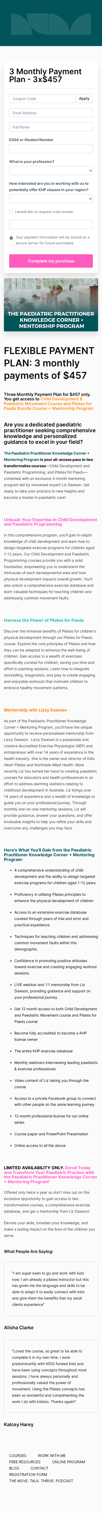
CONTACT (39, 1468)
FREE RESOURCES (25, 1462)
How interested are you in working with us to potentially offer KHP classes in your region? (49, 186)
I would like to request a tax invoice (44, 212)
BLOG (14, 1468)
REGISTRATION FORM (28, 1474)
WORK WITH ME (52, 1455)
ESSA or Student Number (31, 139)
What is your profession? (31, 161)
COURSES (17, 1455)
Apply (84, 98)
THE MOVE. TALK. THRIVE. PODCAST (41, 1481)
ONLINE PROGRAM (68, 1462)
